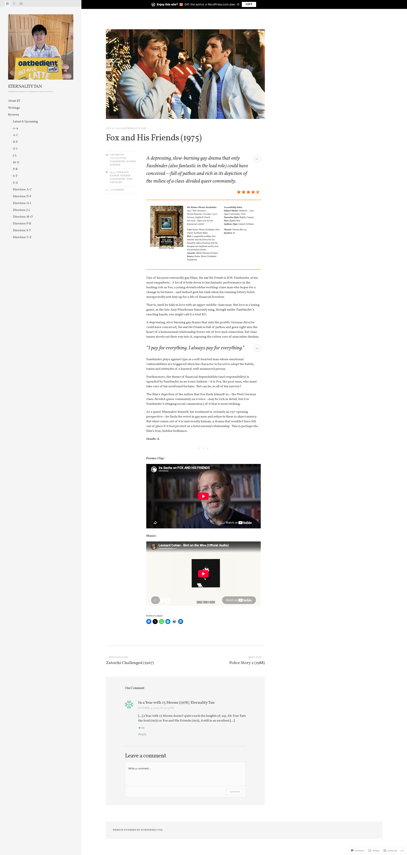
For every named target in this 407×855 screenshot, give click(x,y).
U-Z (15, 183)
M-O (16, 163)
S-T (15, 176)
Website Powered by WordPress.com (137, 830)
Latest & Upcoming (25, 122)
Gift (249, 4)
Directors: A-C (22, 190)
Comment (235, 791)
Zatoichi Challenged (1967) (130, 661)
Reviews (13, 115)
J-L (15, 156)
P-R (15, 169)
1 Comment (117, 189)
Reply (142, 734)
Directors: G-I (22, 203)
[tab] (7, 4)
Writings (14, 108)
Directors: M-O (23, 217)
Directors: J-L (21, 210)
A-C (15, 135)
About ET (14, 101)
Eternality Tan (25, 86)
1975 (112, 172)
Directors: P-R (22, 224)
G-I (15, 149)
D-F (15, 142)
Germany (122, 172)
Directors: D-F (22, 196)
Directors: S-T (22, 231)
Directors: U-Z (22, 237)
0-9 (15, 129)
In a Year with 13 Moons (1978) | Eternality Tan (176, 702)
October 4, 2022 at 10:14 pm (156, 708)
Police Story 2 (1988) (247, 661)
